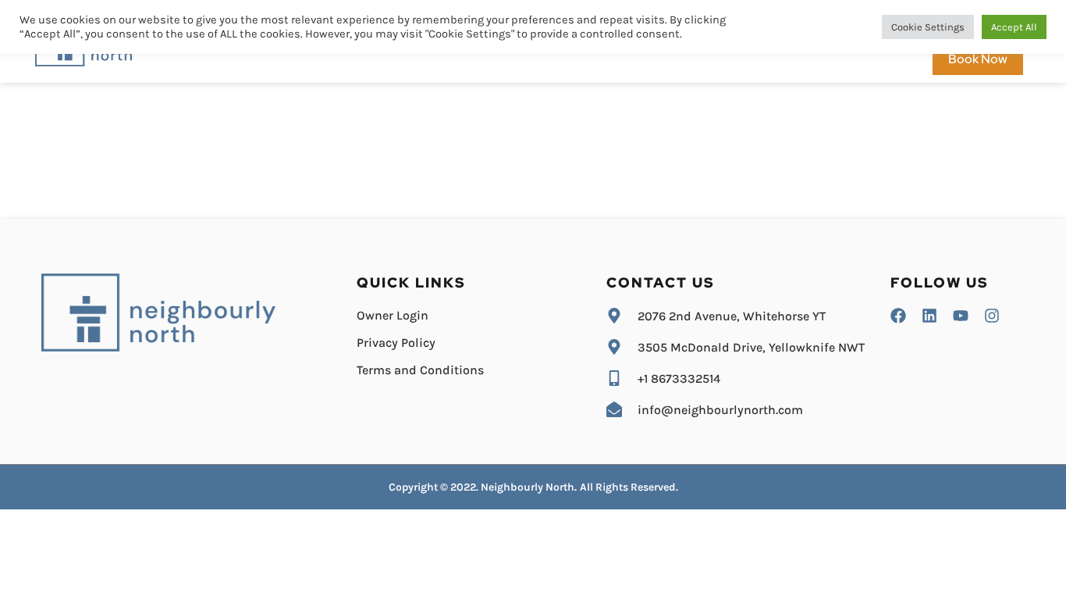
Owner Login (392, 315)
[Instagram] (992, 315)
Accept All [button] (1014, 27)
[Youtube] (960, 315)
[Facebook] (898, 315)
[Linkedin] (929, 315)
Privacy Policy (396, 342)
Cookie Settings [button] (928, 27)
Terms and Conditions (420, 369)
